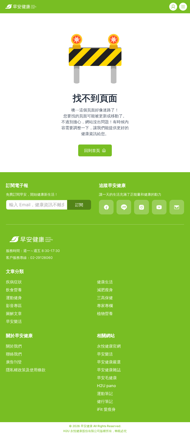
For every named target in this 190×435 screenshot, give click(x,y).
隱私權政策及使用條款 (26, 369)
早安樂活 (14, 321)
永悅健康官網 (109, 346)
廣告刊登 (14, 361)
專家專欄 (105, 305)
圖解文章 (14, 313)
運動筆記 (105, 393)
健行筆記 (105, 401)
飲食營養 (14, 289)
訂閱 (79, 204)
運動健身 (14, 297)
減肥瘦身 (105, 289)
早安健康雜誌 (109, 369)
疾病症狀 (14, 281)
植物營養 (105, 313)
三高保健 (105, 297)
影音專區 (14, 305)
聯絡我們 (14, 354)
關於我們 (14, 346)
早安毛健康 (107, 377)
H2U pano (106, 385)
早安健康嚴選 (109, 361)
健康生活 (105, 281)
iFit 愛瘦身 (106, 409)
